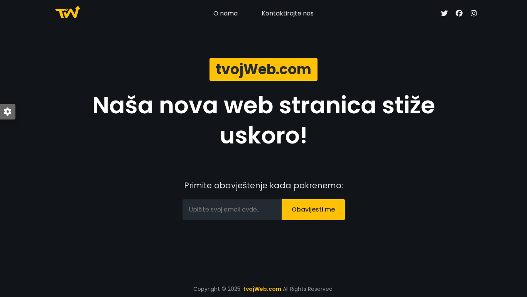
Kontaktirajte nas (288, 13)
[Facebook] (459, 14)
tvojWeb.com (262, 289)
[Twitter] (444, 14)
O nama (225, 13)
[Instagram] (474, 14)
